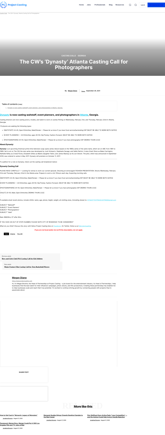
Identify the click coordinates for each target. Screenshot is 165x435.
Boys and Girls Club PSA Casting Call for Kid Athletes (22, 259)
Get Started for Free (156, 5)
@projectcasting (85, 226)
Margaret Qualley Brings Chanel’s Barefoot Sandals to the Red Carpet (63, 416)
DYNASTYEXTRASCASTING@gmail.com (101, 200)
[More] (41, 377)
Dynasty (4, 114)
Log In (143, 5)
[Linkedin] (12, 293)
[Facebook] (7, 377)
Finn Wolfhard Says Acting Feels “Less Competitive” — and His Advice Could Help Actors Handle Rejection (107, 416)
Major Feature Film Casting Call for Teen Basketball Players (26, 267)
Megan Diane (72, 91)
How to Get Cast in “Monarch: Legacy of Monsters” (19, 415)
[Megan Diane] (4, 285)
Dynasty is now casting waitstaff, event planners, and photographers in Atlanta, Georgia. (35, 108)
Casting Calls (3, 13)
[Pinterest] (20, 377)
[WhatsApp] (27, 377)
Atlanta (84, 114)
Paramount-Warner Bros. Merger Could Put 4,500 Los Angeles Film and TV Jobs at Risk (20, 424)
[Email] (34, 377)
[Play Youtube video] (58, 334)
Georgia (82, 55)
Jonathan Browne (8, 418)
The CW (20, 234)
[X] (13, 377)
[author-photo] (1, 418)
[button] (130, 5)
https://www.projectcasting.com (22, 281)
